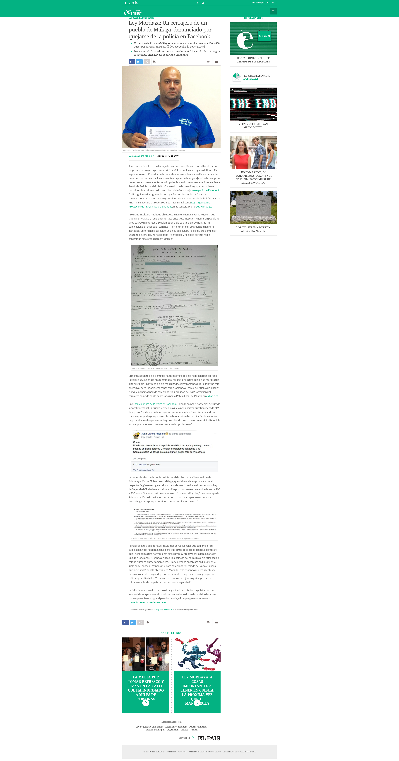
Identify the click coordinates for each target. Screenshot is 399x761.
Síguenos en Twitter (202, 3)
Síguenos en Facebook (197, 3)
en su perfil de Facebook (205, 190)
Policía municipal (198, 726)
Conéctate (256, 3)
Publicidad (171, 751)
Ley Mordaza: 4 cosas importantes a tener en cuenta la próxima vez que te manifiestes (197, 690)
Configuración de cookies (233, 751)
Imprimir (208, 61)
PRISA (253, 751)
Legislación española (176, 726)
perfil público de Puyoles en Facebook (156, 403)
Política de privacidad (197, 751)
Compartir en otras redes (147, 61)
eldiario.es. (212, 395)
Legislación (172, 729)
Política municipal (155, 729)
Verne (132, 12)
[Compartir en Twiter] (139, 61)
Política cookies (214, 751)
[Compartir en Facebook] (132, 61)
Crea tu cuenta (269, 3)
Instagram (158, 609)
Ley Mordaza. (204, 206)
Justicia (194, 729)
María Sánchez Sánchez (141, 156)
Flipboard (168, 609)
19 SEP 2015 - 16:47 (167, 156)
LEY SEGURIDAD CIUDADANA (141, 17)
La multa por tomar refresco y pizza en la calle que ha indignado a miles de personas (146, 688)
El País (132, 2)
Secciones (273, 11)
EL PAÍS (209, 737)
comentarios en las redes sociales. (148, 602)
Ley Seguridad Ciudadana (149, 726)
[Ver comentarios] (154, 61)
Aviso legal (182, 751)
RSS (247, 751)
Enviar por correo (216, 61)
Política (184, 729)
